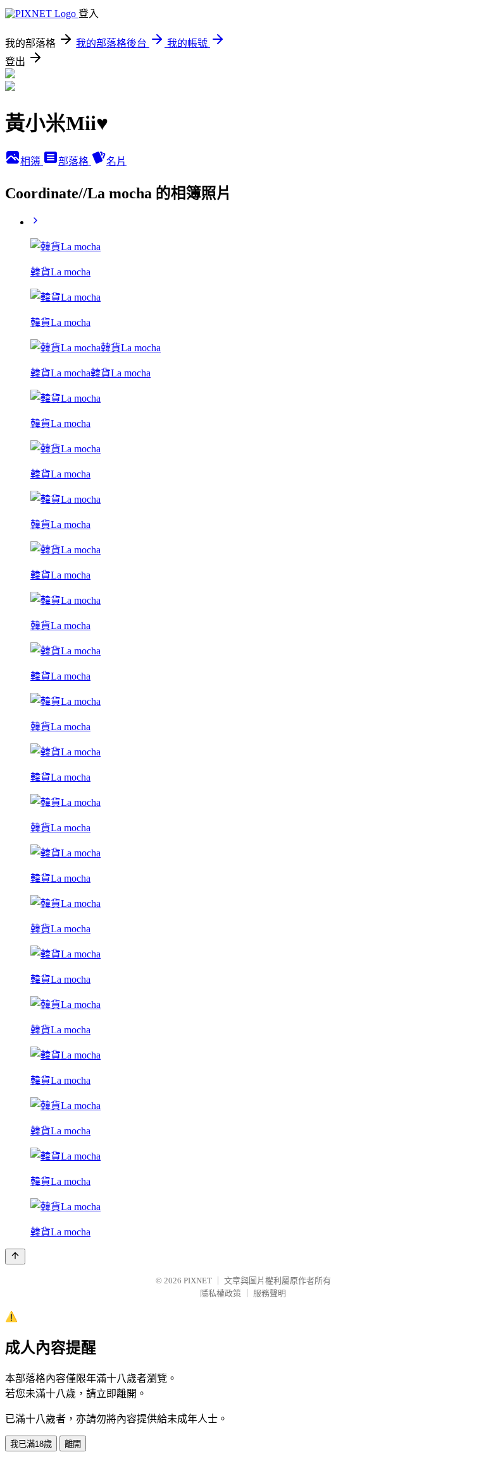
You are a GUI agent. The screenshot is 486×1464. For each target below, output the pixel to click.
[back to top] (15, 1256)
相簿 (31, 161)
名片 (116, 161)
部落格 (74, 161)
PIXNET (198, 1280)
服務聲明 (269, 1293)
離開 (73, 1444)
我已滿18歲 (31, 1444)
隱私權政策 (220, 1293)
